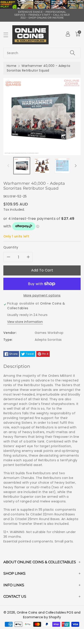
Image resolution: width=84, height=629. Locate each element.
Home (11, 66)
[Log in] (68, 34)
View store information (25, 322)
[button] (7, 35)
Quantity (10, 247)
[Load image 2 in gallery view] (42, 165)
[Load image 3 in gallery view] (62, 165)
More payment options (42, 295)
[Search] (72, 53)
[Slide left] (8, 166)
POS (70, 612)
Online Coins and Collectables (41, 612)
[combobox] (42, 53)
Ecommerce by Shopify (42, 617)
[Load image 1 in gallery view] (22, 165)
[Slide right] (76, 166)
